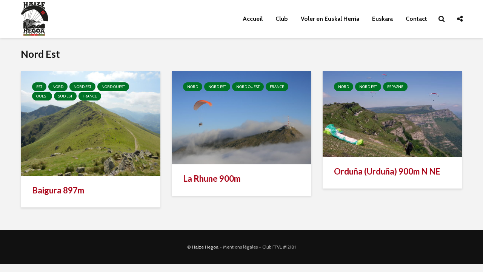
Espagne (395, 86)
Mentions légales (240, 247)
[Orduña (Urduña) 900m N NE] (392, 113)
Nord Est (82, 86)
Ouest (42, 96)
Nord (57, 86)
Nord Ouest (113, 86)
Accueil (253, 18)
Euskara (382, 18)
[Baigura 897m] (90, 123)
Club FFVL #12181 (279, 247)
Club (281, 18)
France (90, 96)
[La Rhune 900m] (241, 117)
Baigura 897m (58, 190)
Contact (416, 18)
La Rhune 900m (211, 178)
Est (39, 86)
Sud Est (65, 96)
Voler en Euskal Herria (330, 18)
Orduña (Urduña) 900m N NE (387, 171)
